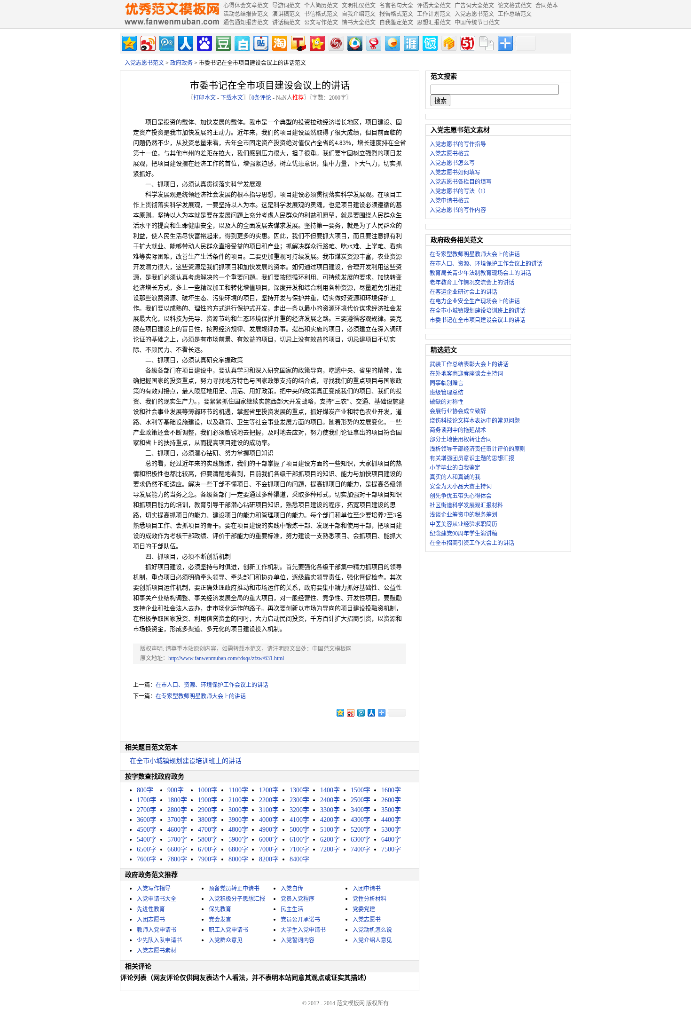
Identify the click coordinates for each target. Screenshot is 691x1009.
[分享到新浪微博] (147, 42)
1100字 (238, 790)
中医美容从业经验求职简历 (463, 524)
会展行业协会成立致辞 (458, 411)
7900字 (208, 859)
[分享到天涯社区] (410, 42)
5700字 (177, 839)
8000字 (238, 859)
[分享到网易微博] (373, 42)
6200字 (330, 839)
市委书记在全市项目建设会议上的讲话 (478, 320)
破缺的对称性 (446, 402)
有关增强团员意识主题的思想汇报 (472, 458)
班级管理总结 (446, 392)
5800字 (208, 839)
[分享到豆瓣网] (222, 42)
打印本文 (204, 98)
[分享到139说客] (448, 42)
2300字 (299, 800)
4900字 (269, 829)
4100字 (299, 819)
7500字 (391, 849)
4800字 (238, 829)
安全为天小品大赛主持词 (461, 486)
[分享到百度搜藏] (203, 42)
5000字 (299, 829)
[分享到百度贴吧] (260, 42)
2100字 (238, 800)
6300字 (360, 839)
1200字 (269, 790)
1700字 (147, 800)
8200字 (269, 859)
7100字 (299, 849)
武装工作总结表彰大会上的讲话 (469, 364)
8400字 (299, 859)
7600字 (147, 859)
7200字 (330, 849)
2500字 (360, 800)
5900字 (238, 839)
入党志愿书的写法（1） (459, 191)
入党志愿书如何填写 (455, 172)
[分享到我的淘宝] (279, 42)
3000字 (238, 809)
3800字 (208, 819)
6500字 (147, 849)
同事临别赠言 (446, 383)
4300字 (360, 819)
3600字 (147, 819)
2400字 (330, 800)
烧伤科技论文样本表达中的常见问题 (475, 421)
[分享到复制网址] (486, 42)
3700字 (177, 819)
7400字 (360, 849)
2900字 (208, 809)
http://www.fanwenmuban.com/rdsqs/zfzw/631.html (226, 658)
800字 (145, 790)
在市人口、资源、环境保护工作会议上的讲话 (212, 685)
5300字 (391, 829)
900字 (175, 790)
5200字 (360, 829)
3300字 (330, 809)
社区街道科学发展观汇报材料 (466, 505)
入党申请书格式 (449, 200)
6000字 (269, 839)
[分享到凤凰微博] (335, 42)
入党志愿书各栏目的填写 (461, 182)
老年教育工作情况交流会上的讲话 (472, 282)
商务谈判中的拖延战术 (458, 430)
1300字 (299, 790)
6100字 (299, 839)
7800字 (177, 859)
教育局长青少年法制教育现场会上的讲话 (480, 273)
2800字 (177, 809)
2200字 (269, 800)
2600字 (391, 800)
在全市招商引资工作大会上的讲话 (472, 543)
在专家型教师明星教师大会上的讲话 (201, 696)
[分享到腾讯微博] (166, 42)
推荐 (298, 98)
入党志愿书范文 (144, 63)
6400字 (391, 839)
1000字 (208, 790)
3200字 (299, 809)
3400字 (360, 809)
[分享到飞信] (391, 42)
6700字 (208, 849)
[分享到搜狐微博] (297, 42)
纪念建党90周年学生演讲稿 (463, 533)
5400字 (147, 839)
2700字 (147, 809)
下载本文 (231, 98)
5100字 (330, 829)
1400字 (330, 790)
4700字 (208, 829)
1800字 (177, 800)
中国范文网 (171, 14)
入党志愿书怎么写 (452, 163)
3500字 (391, 809)
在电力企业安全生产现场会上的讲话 (475, 301)
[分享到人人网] (185, 42)
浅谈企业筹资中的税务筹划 (463, 515)
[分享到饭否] (429, 42)
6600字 (177, 849)
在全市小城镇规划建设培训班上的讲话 (186, 761)
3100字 (269, 809)
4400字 (391, 819)
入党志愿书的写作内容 (458, 210)
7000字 (269, 849)
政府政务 (181, 63)
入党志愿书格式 (449, 153)
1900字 (208, 800)
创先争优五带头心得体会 (461, 496)
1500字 (360, 790)
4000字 (269, 819)
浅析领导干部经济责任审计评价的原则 (478, 449)
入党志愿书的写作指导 (458, 144)
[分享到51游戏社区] (467, 42)
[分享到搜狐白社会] (241, 42)
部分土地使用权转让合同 (461, 439)
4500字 (147, 829)
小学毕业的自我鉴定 (455, 468)
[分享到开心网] (316, 42)
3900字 (238, 819)
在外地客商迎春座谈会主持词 (466, 373)
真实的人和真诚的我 (455, 477)
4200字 (330, 819)
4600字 (177, 829)
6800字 (238, 849)
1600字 (391, 790)
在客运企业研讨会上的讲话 (463, 292)
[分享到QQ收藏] (354, 42)
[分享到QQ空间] (128, 42)
